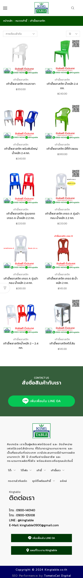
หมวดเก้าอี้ (21, 21)
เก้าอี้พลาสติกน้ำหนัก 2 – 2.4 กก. (20, 345)
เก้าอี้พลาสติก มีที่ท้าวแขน (62, 148)
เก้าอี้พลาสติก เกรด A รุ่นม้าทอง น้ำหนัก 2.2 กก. (62, 215)
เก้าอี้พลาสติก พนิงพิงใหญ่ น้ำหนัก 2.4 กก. (20, 150)
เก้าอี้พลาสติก (20, 80)
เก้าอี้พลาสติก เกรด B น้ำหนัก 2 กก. (62, 280)
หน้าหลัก (7, 21)
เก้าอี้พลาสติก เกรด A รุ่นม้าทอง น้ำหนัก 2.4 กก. (21, 280)
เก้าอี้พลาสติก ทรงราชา (20, 84)
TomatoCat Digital (57, 576)
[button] (41, 401)
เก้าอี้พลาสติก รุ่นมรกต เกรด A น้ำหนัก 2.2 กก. (20, 215)
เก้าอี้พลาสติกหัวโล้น (62, 343)
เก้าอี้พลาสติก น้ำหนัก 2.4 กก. (62, 86)
